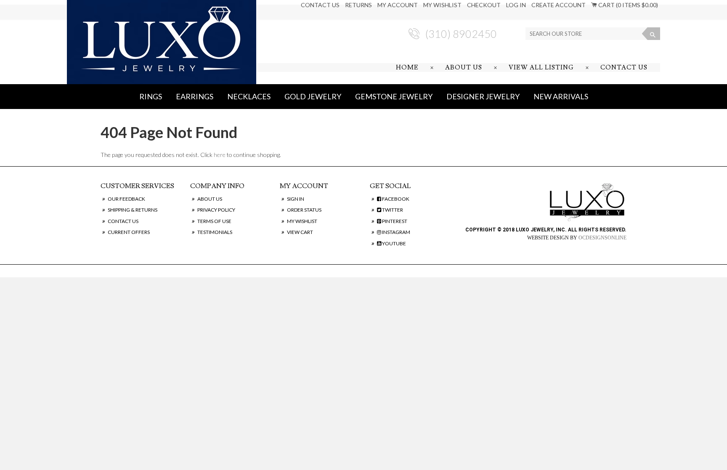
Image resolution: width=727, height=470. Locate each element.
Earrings (194, 96)
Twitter (392, 210)
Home (407, 68)
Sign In (295, 199)
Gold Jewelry (312, 96)
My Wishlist (442, 4)
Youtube (393, 243)
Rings (150, 96)
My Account (397, 4)
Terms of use (214, 221)
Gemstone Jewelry (393, 96)
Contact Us (320, 4)
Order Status (304, 210)
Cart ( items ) (627, 4)
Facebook (395, 199)
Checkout (484, 4)
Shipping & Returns (132, 210)
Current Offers (129, 232)
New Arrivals (560, 96)
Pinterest (394, 221)
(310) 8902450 (461, 33)
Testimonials (214, 232)
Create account (558, 4)
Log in (516, 4)
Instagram (395, 232)
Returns (358, 4)
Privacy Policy (216, 210)
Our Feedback (126, 199)
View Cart (300, 232)
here (220, 154)
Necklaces (249, 96)
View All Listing (541, 68)
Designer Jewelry (483, 96)
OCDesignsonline (602, 238)
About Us (463, 68)
